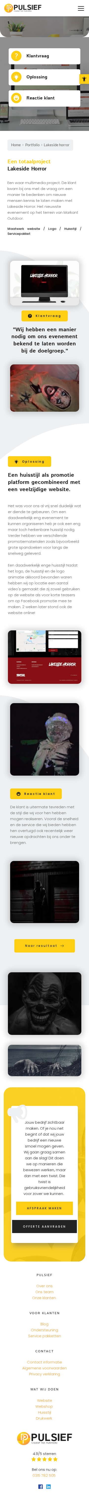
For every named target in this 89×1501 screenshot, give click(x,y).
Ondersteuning (44, 1330)
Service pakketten (44, 1335)
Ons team (44, 1291)
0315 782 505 (45, 1475)
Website (44, 1400)
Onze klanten (44, 1297)
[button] (81, 8)
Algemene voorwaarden (44, 1368)
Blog (44, 1324)
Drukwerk (44, 1418)
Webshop (44, 1406)
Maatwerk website (23, 228)
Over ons (44, 1285)
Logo (54, 228)
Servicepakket (18, 233)
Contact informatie (44, 1362)
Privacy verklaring (44, 1374)
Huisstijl (72, 228)
